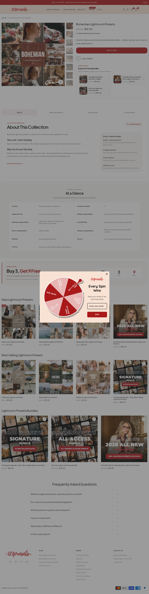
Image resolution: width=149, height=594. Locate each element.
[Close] (106, 274)
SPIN (97, 314)
